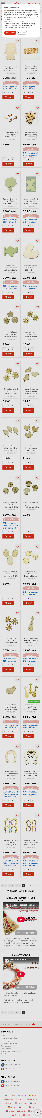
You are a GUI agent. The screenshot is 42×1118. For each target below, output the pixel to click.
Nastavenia (22, 33)
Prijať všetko (10, 33)
